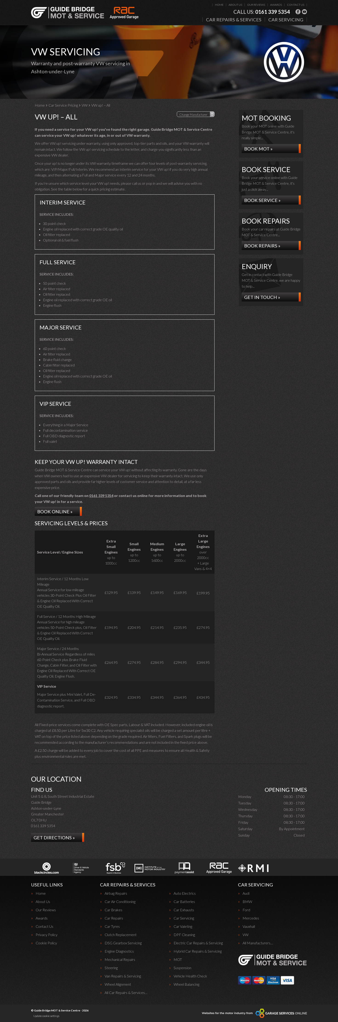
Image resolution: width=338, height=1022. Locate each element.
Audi (246, 893)
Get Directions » (54, 837)
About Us (235, 4)
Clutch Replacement (121, 935)
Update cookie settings (46, 1016)
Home (219, 4)
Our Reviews (256, 4)
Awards (276, 4)
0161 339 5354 (261, 11)
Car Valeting (183, 926)
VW (246, 935)
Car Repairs (114, 918)
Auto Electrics (185, 893)
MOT (178, 959)
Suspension (182, 968)
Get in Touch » (262, 297)
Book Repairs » (262, 245)
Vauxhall (249, 926)
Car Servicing (285, 19)
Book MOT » (258, 148)
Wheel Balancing (186, 984)
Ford (246, 910)
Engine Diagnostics (119, 951)
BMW (247, 901)
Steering (111, 968)
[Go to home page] (85, 12)
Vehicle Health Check (190, 976)
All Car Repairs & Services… (126, 992)
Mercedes (251, 918)
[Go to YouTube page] (304, 11)
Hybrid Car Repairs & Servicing (198, 951)
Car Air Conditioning (120, 901)
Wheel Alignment (118, 984)
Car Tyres (112, 926)
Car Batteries (184, 901)
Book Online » (54, 511)
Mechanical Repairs (120, 959)
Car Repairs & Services (233, 19)
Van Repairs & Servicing (123, 976)
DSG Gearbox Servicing (123, 943)
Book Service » (262, 200)
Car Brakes (113, 910)
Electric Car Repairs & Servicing (198, 943)
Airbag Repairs (116, 893)
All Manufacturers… (258, 943)
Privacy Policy (46, 935)
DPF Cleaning (184, 935)
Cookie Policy (46, 943)
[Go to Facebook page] (298, 11)
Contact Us (295, 4)
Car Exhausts (184, 910)
